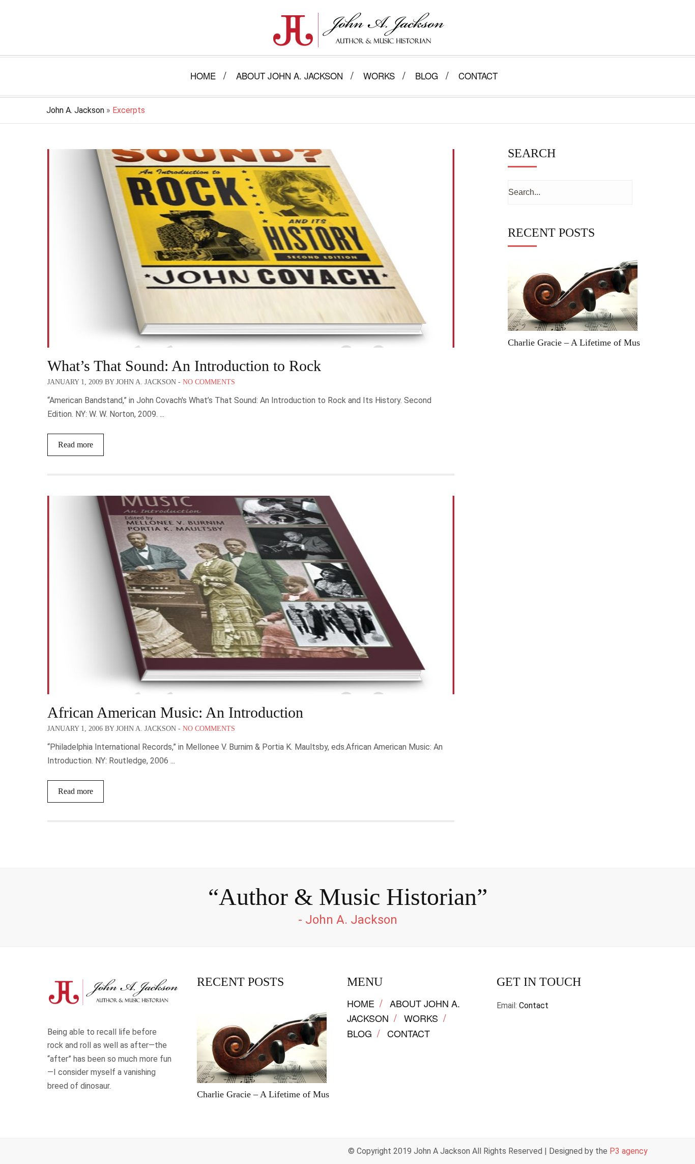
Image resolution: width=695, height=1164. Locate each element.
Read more (75, 444)
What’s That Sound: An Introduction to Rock (184, 365)
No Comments (209, 382)
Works (421, 1018)
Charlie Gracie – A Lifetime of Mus (574, 342)
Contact (408, 1033)
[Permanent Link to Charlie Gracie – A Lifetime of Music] (573, 330)
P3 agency (629, 1151)
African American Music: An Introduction (175, 712)
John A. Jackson (75, 110)
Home (360, 1003)
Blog (359, 1033)
